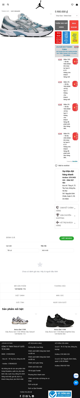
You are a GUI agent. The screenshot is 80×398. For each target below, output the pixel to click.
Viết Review (67, 238)
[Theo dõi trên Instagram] (23, 396)
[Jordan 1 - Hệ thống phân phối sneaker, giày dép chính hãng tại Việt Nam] (40, 4)
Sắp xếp (43, 246)
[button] (3, 4)
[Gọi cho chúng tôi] (30, 396)
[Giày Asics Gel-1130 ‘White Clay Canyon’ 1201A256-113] (20, 320)
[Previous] (4, 29)
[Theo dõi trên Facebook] (20, 396)
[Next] (50, 29)
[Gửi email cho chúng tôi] (27, 396)
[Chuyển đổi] (75, 208)
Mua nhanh (74, 25)
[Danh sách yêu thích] (72, 4)
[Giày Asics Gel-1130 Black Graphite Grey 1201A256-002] (60, 320)
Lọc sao (9, 246)
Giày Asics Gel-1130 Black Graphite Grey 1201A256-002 (60, 333)
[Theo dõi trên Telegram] (33, 396)
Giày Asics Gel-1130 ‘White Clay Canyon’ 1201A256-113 (20, 333)
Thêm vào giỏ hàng (61, 25)
